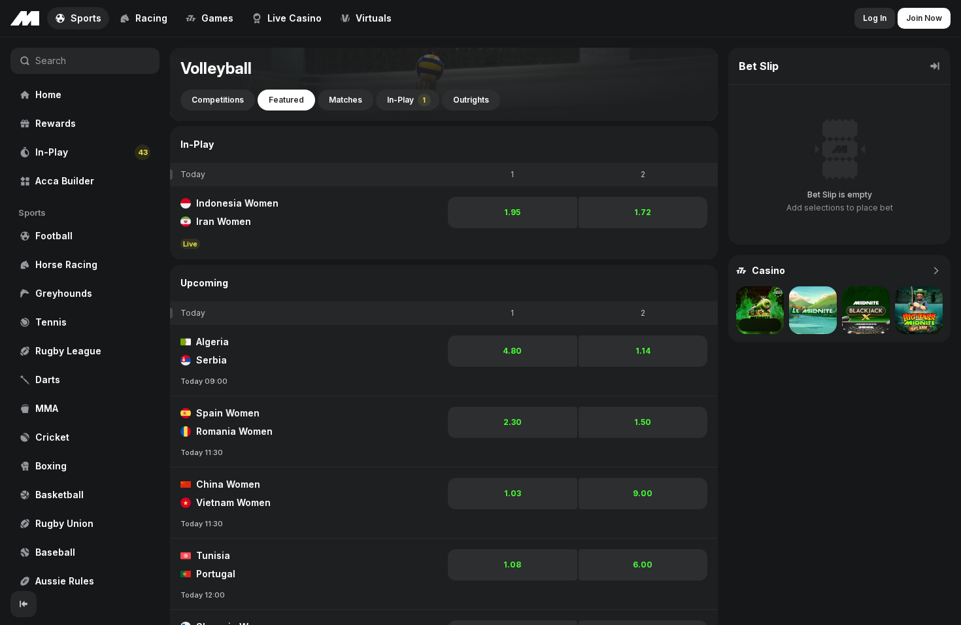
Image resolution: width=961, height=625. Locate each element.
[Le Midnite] (813, 310)
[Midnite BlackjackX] (866, 310)
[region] (85, 314)
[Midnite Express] (760, 310)
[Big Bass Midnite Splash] (919, 310)
